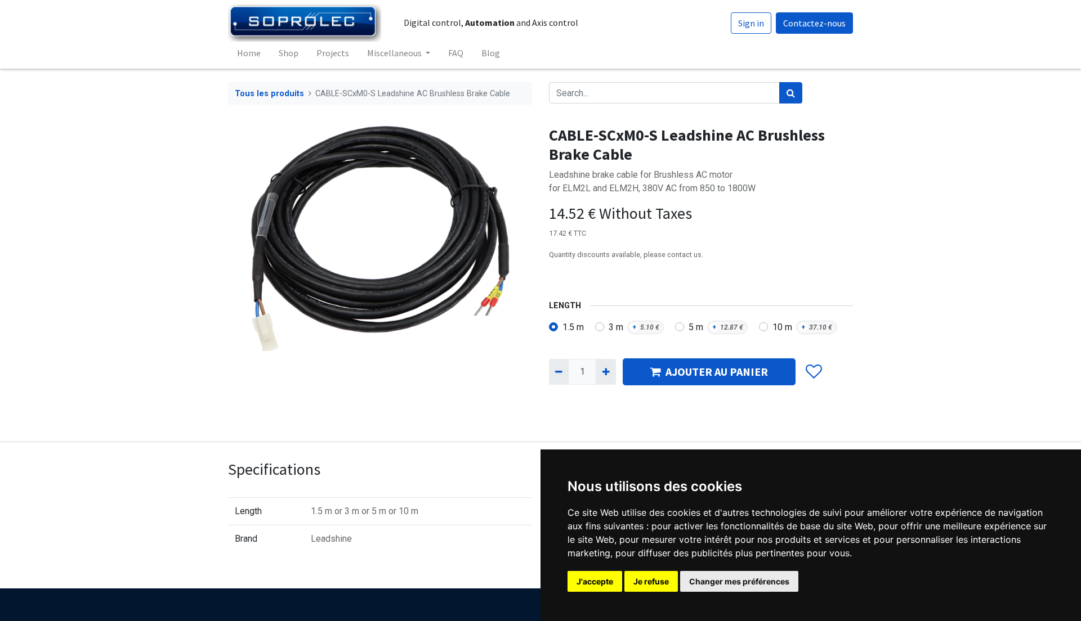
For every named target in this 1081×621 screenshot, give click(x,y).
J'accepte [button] (595, 581)
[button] (813, 372)
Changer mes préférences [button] (739, 581)
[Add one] (605, 372)
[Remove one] (559, 372)
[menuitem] (249, 53)
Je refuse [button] (651, 581)
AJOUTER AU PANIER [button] (716, 371)
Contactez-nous (814, 23)
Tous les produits (269, 93)
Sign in (751, 23)
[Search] (790, 93)
